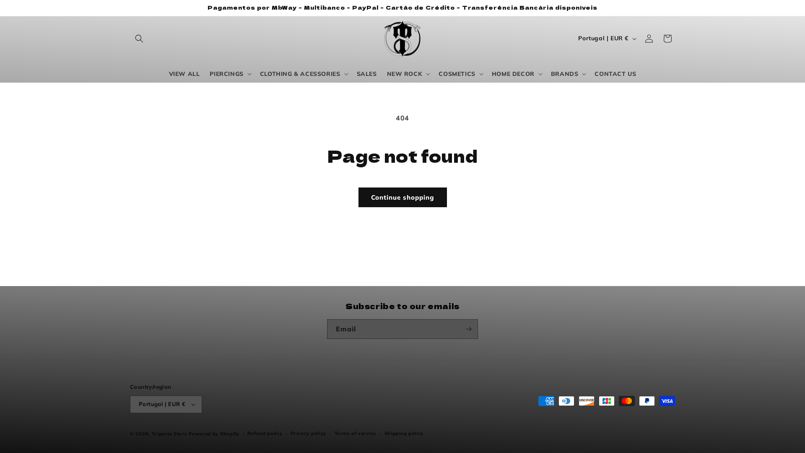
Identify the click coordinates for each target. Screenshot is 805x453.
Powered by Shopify (214, 434)
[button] (139, 38)
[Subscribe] (468, 329)
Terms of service (355, 433)
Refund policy (264, 433)
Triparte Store (169, 434)
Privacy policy (308, 433)
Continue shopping (402, 197)
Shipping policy (404, 433)
